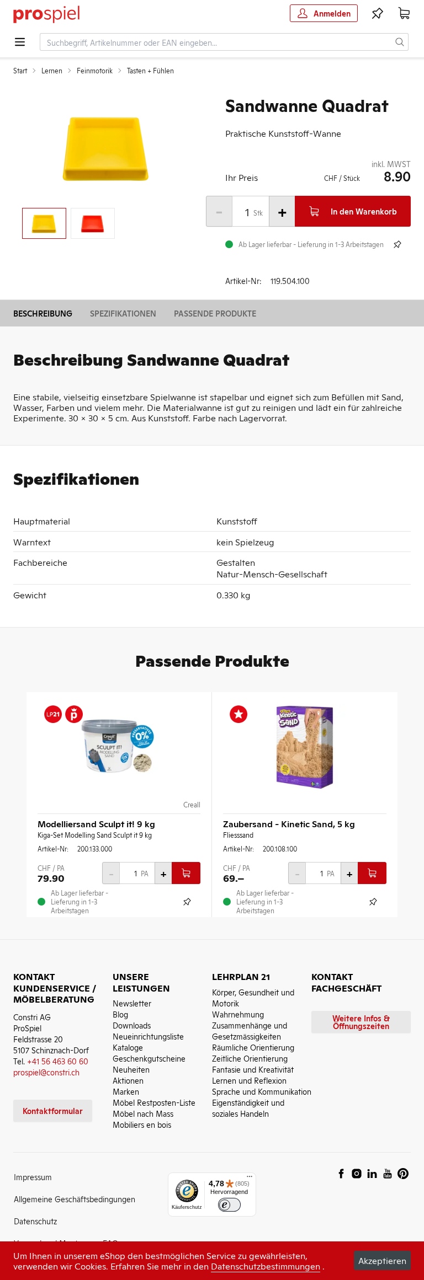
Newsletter (132, 1003)
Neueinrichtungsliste (148, 1036)
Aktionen (128, 1080)
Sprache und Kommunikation (261, 1091)
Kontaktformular (53, 1110)
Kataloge (128, 1047)
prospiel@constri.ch (46, 1072)
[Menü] (249, 1179)
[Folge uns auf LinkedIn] (372, 1173)
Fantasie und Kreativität (253, 1069)
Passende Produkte (215, 313)
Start (20, 70)
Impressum (33, 1176)
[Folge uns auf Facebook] (341, 1173)
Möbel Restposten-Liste (154, 1102)
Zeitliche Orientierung (250, 1058)
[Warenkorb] (404, 13)
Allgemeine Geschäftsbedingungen (74, 1198)
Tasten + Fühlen (150, 70)
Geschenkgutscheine (149, 1058)
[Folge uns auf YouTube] (387, 1173)
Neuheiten (131, 1069)
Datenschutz (35, 1220)
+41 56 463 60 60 (57, 1061)
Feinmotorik (95, 70)
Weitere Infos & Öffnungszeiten (361, 1022)
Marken (126, 1091)
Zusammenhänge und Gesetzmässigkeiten (249, 1030)
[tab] (44, 223)
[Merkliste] (377, 13)
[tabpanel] (106, 147)
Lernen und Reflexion (249, 1080)
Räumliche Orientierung (253, 1047)
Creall (191, 804)
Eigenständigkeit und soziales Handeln (248, 1107)
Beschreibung (42, 313)
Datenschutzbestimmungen (265, 1266)
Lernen (51, 70)
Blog (120, 1014)
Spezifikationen (123, 313)
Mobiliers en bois (142, 1124)
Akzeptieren (382, 1260)
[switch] (229, 1205)
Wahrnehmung (238, 1014)
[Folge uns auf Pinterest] (403, 1173)
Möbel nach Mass (143, 1113)
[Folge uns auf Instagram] (356, 1173)
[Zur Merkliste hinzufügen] (397, 244)
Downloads (132, 1025)
